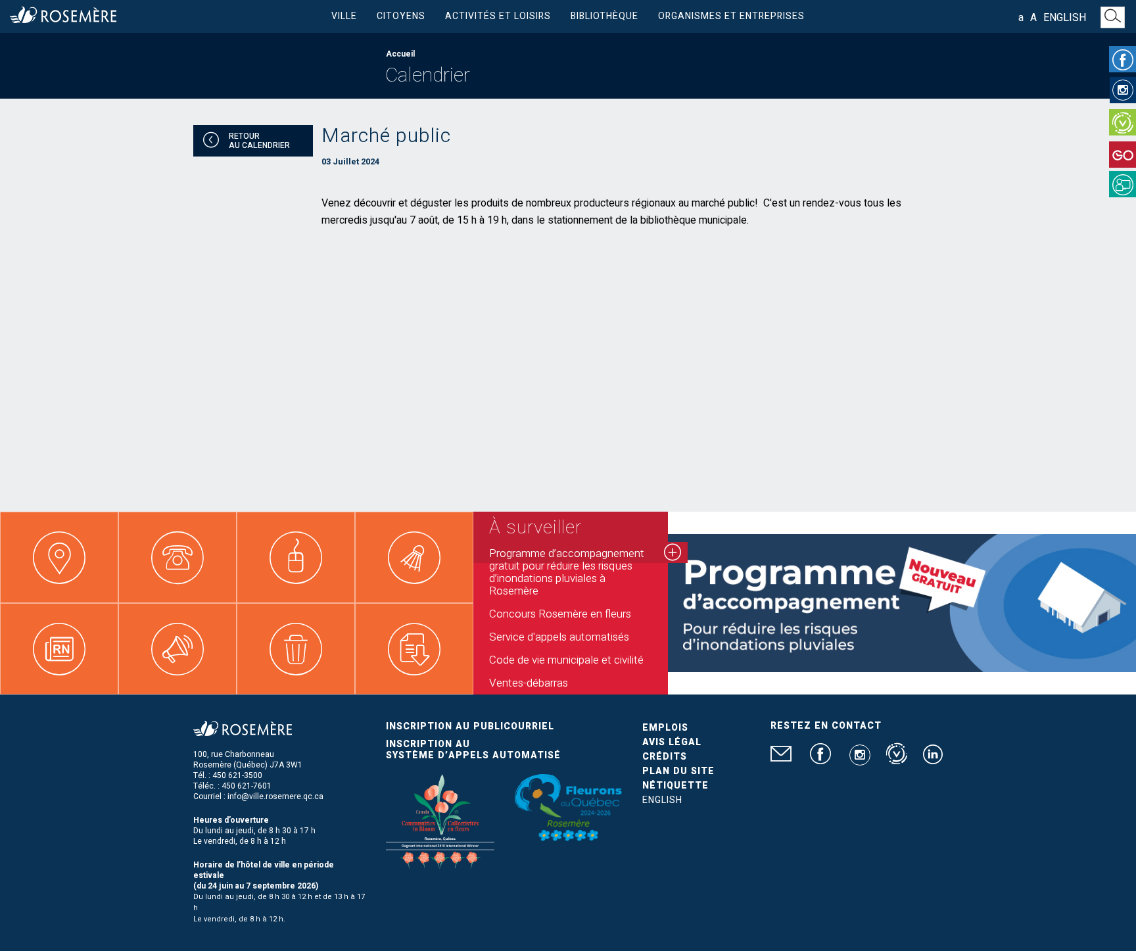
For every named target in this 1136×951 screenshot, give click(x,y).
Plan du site (678, 771)
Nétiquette (675, 785)
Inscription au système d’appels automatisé (473, 749)
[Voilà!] (1122, 122)
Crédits (664, 757)
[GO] (1122, 154)
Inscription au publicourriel (470, 726)
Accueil (400, 54)
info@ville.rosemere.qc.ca (275, 796)
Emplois (665, 728)
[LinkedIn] (933, 760)
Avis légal (671, 742)
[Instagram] (1123, 90)
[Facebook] (1122, 59)
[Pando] (1122, 184)
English (1064, 18)
